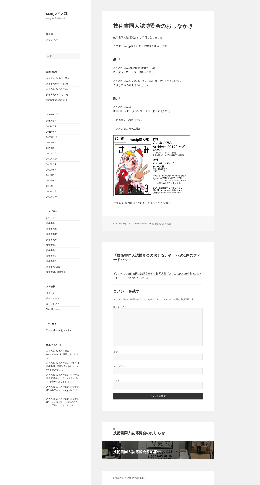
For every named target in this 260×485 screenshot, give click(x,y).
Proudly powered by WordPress (129, 477)
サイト (116, 380)
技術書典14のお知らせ (57, 83)
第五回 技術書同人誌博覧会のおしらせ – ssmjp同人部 (62, 366)
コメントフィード (55, 303)
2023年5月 (51, 120)
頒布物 (49, 33)
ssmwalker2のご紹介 (56, 99)
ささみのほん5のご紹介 (57, 363)
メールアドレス (122, 366)
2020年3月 (51, 148)
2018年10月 (52, 196)
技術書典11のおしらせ (57, 94)
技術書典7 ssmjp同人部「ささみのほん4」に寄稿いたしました (62, 402)
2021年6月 (51, 131)
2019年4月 (51, 185)
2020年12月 (52, 137)
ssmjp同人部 (57, 13)
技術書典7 (51, 255)
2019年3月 (51, 191)
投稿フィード (52, 298)
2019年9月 (51, 164)
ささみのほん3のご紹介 (126, 128)
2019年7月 (51, 175)
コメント (118, 306)
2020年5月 (51, 142)
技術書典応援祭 (53, 266)
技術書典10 (51, 228)
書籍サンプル (52, 39)
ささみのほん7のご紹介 (57, 89)
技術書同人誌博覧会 (56, 272)
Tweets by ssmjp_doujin (58, 330)
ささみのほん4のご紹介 (57, 386)
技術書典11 (51, 234)
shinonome (141, 223)
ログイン (50, 292)
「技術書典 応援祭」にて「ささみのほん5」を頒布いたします (62, 378)
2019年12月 (52, 158)
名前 (116, 352)
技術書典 (50, 223)
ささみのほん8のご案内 (57, 78)
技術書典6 (51, 250)
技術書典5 (51, 244)
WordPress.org (54, 309)
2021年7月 (51, 126)
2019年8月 (51, 169)
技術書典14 (51, 239)
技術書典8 (51, 261)
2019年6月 (51, 180)
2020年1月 (51, 153)
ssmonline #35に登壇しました (61, 354)
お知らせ (50, 217)
